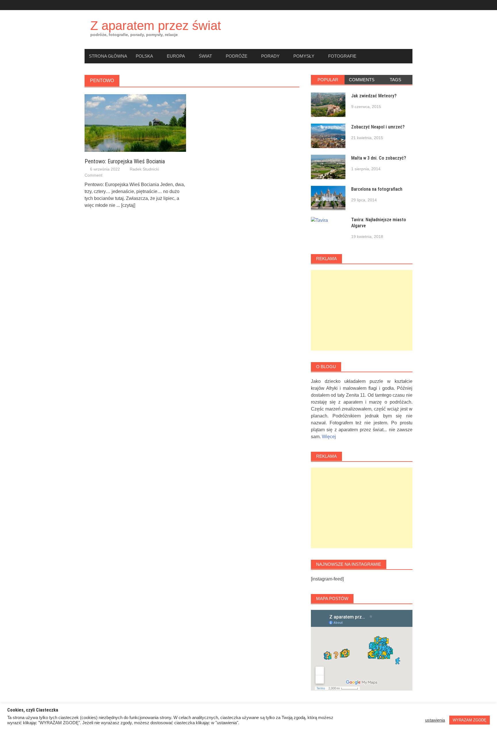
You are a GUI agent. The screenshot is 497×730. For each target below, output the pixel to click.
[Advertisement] (361, 310)
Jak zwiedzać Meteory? (374, 96)
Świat (205, 56)
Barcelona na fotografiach (376, 189)
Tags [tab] (395, 79)
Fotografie (342, 56)
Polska (144, 56)
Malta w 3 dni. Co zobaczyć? (378, 158)
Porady (270, 56)
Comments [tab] (361, 79)
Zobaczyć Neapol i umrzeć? (378, 127)
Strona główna (108, 56)
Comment (93, 175)
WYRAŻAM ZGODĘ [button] (469, 720)
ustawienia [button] (435, 720)
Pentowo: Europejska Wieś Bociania (125, 161)
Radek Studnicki (144, 169)
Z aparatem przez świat (155, 25)
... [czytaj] (125, 205)
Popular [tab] (328, 79)
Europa (176, 56)
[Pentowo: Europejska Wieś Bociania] (135, 122)
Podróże (236, 56)
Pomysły (303, 56)
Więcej (329, 436)
